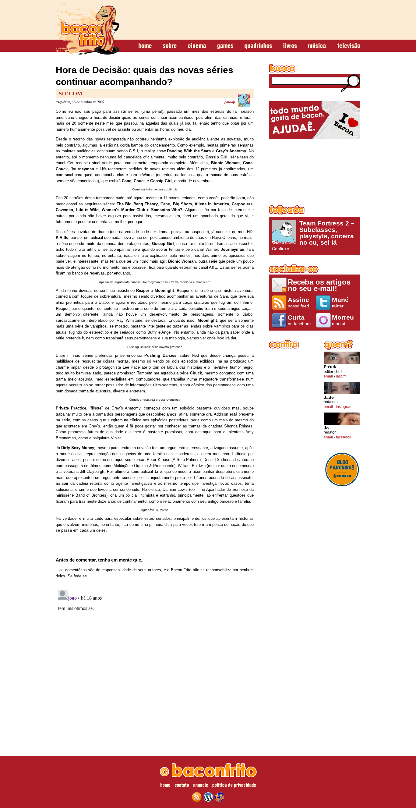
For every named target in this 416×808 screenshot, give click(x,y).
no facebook (300, 320)
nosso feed (298, 302)
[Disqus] (155, 663)
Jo (326, 428)
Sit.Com (70, 93)
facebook (343, 437)
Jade (329, 397)
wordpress (208, 797)
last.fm (341, 376)
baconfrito (87, 28)
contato (182, 786)
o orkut (343, 320)
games (225, 46)
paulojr (229, 102)
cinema (197, 46)
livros (290, 46)
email (328, 376)
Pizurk (330, 367)
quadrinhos (258, 46)
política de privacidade (234, 786)
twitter (340, 302)
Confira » (313, 235)
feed (197, 797)
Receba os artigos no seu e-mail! (319, 285)
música (317, 46)
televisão (348, 46)
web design (219, 797)
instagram (344, 407)
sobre (170, 46)
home (145, 46)
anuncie (200, 786)
